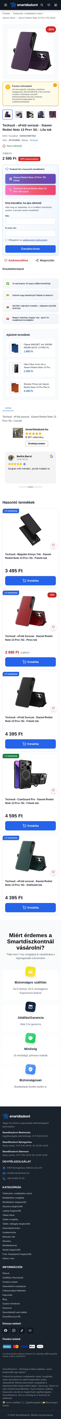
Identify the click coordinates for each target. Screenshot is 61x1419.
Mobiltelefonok (10, 1245)
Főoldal (6, 13)
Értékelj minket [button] (36, 443)
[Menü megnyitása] (6, 5)
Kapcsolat (7, 1295)
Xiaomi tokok (9, 18)
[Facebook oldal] (6, 1330)
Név (7, 216)
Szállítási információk (13, 1277)
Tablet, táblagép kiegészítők (16, 1223)
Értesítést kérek (30, 249)
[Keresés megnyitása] (42, 5)
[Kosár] (55, 5)
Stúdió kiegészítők (11, 1249)
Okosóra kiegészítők (13, 1206)
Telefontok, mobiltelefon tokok (27, 13)
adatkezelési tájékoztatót (35, 240)
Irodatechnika (9, 1232)
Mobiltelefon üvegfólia (13, 1198)
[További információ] (55, 85)
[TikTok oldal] (22, 1330)
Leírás (8, 408)
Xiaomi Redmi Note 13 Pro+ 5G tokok (36, 18)
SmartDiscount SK (11, 1316)
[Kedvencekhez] (53, 545)
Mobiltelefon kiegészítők (14, 1202)
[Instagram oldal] (14, 1330)
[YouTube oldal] (30, 1330)
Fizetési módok (10, 1282)
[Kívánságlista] (49, 5)
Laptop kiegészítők (12, 1210)
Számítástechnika (11, 1228)
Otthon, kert (8, 1258)
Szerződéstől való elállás (15, 1312)
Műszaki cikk (9, 1236)
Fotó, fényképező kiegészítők (17, 1254)
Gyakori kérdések (11, 1303)
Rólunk (6, 1273)
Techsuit (34, 140)
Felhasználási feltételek (14, 1290)
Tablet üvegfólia (10, 1219)
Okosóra (7, 1241)
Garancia (7, 1308)
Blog (5, 1299)
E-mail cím (10, 228)
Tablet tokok (8, 1215)
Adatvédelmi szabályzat (14, 1286)
